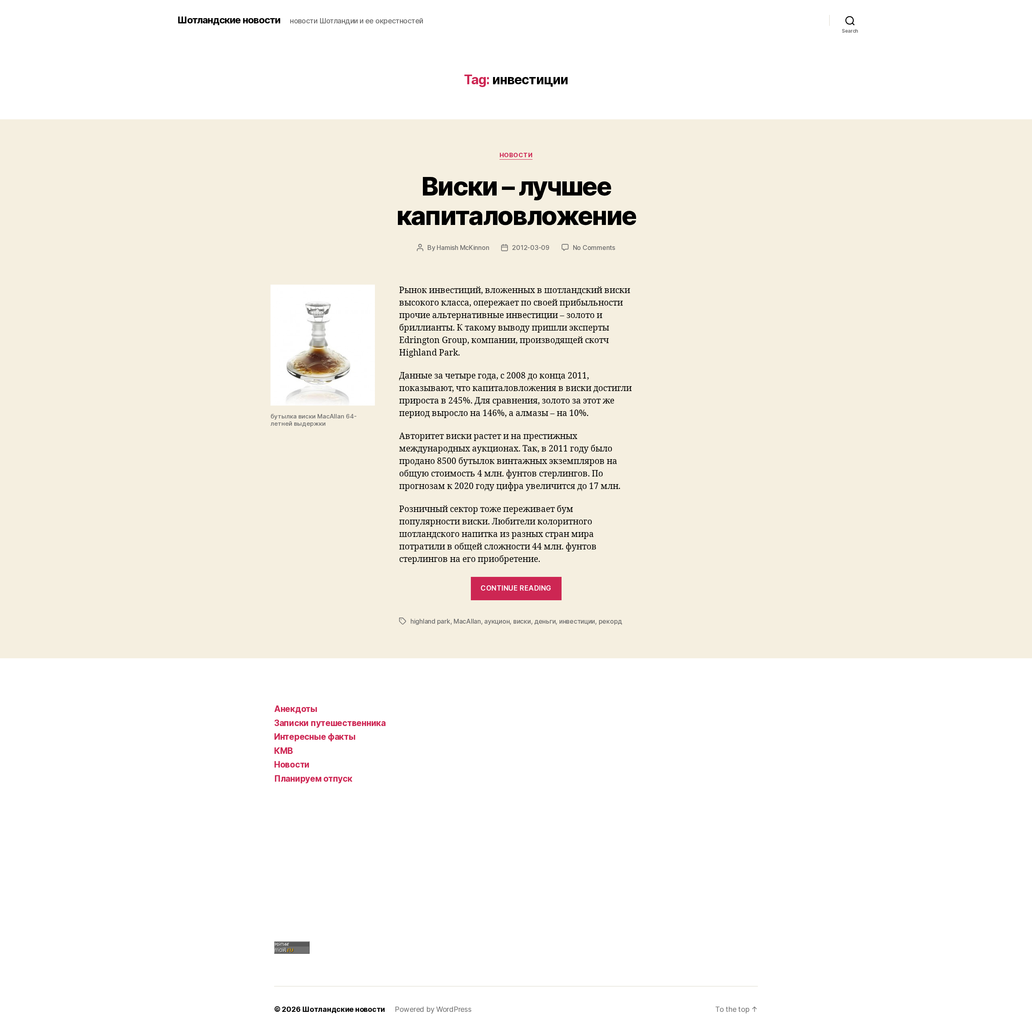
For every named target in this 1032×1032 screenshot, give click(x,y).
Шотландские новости (228, 20)
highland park (430, 621)
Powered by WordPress (433, 1009)
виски (522, 621)
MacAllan (467, 621)
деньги (545, 621)
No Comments (594, 247)
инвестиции (577, 621)
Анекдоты (295, 709)
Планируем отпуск (313, 779)
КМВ (283, 751)
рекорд (610, 621)
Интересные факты (315, 737)
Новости (516, 155)
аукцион (497, 621)
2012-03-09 (530, 247)
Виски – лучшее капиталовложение (516, 201)
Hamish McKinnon (463, 247)
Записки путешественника (330, 723)
